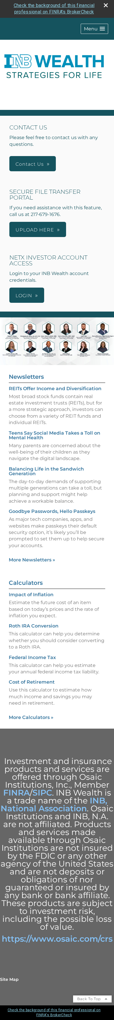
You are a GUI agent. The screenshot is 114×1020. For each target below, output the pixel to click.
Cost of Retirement (32, 682)
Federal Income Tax (32, 657)
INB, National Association (54, 804)
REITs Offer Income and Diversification (55, 388)
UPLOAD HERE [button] (34, 230)
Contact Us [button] (29, 164)
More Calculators (31, 717)
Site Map (9, 979)
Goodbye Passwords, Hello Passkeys (52, 511)
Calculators (26, 582)
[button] (94, 29)
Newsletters (26, 376)
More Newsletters (32, 560)
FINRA (16, 793)
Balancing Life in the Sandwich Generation (46, 471)
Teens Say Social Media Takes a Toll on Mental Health (54, 435)
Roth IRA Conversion (33, 626)
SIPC (42, 793)
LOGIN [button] (23, 295)
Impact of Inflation (31, 594)
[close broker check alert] (105, 5)
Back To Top (89, 999)
